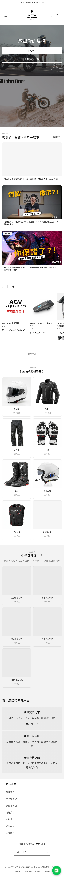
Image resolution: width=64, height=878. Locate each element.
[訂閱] (47, 852)
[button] (6, 15)
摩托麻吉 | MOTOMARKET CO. (22, 867)
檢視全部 (32, 353)
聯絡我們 (10, 792)
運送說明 (10, 812)
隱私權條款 (11, 799)
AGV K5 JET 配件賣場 (10, 323)
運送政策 (38, 872)
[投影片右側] (38, 348)
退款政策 (18, 872)
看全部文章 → (57, 137)
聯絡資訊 (48, 872)
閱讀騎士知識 (32, 59)
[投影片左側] (25, 348)
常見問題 (10, 833)
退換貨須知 (11, 805)
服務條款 (28, 872)
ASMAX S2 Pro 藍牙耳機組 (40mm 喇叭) (43, 324)
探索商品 (32, 50)
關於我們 (10, 819)
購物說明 (10, 826)
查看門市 (30, 724)
